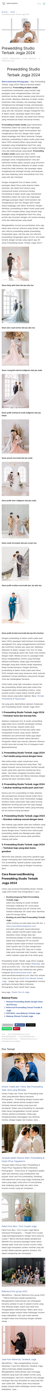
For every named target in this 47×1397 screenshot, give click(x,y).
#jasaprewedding (26, 1036)
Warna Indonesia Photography (15, 81)
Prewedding (14, 58)
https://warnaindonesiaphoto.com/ (21, 926)
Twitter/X (31, 1025)
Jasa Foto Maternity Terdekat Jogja (19, 1359)
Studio (24, 58)
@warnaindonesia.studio (21, 972)
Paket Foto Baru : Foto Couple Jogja (19, 1226)
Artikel (12, 12)
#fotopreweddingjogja (19, 1034)
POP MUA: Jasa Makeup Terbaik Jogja (23, 1013)
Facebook (20, 1025)
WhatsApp (35, 964)
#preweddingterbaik (11, 1041)
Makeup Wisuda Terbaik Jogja (19, 1016)
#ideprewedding (9, 1036)
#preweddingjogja (28, 1039)
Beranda (5, 12)
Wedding (32, 58)
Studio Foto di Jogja (20, 992)
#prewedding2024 (10, 1039)
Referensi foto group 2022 (14, 1291)
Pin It (17, 1028)
